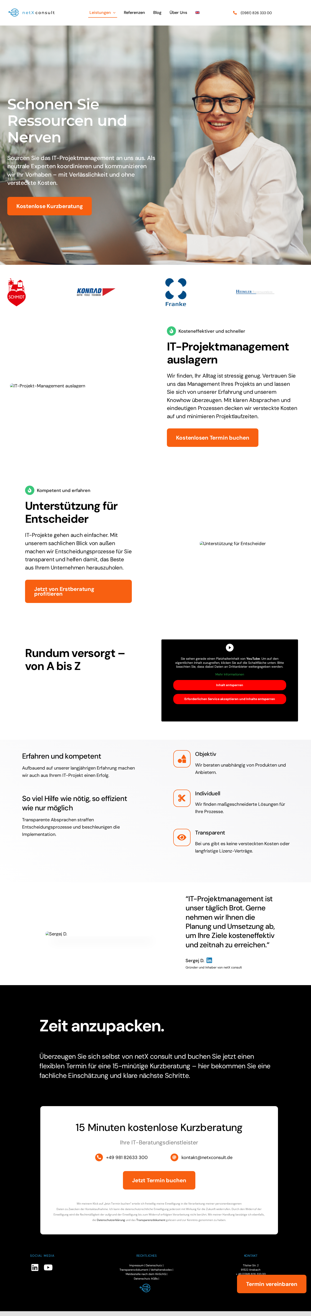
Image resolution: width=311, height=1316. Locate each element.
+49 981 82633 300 (127, 1157)
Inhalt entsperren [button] (229, 685)
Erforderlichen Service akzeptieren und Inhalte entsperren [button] (229, 699)
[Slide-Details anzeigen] (34, 292)
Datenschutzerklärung (111, 1220)
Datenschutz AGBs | (146, 1278)
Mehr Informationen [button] (229, 674)
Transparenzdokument (150, 1220)
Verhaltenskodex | (161, 1270)
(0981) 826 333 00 (256, 12)
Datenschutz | (154, 1265)
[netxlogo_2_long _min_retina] (33, 9)
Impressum (136, 1265)
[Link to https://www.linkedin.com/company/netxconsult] (34, 1267)
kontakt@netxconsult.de (206, 1157)
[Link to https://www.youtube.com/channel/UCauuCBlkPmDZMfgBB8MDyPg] (48, 1267)
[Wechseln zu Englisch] (197, 13)
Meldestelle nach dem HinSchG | (146, 1274)
